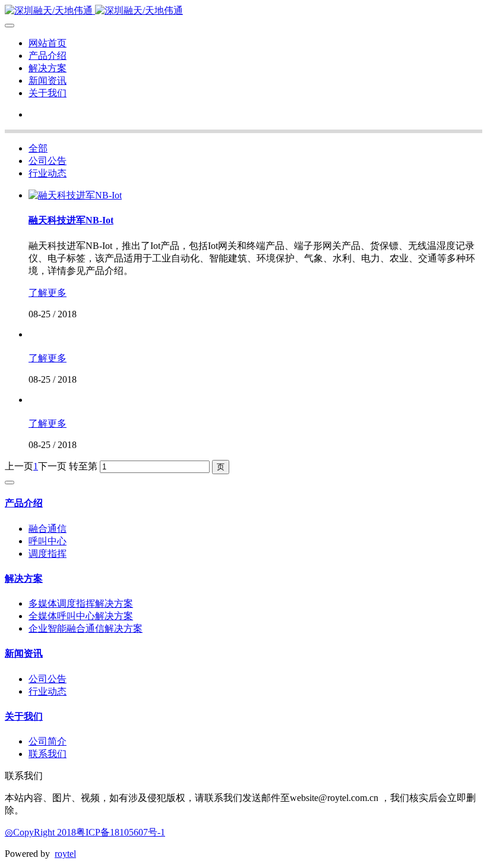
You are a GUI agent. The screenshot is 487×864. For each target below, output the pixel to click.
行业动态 (48, 173)
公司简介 (48, 741)
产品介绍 (48, 56)
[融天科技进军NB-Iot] (75, 195)
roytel (65, 854)
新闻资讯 (48, 80)
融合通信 (48, 529)
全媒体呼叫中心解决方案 (81, 616)
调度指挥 (48, 553)
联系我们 (48, 754)
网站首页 (48, 43)
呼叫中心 (48, 541)
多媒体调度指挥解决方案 (81, 603)
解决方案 (48, 68)
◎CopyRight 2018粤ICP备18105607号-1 (85, 832)
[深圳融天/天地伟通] (243, 11)
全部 (38, 148)
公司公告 (48, 161)
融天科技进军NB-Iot (71, 220)
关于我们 (48, 93)
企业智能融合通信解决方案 (86, 628)
